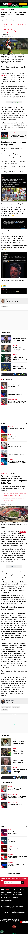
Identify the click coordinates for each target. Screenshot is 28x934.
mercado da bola (6, 707)
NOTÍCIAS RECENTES (15, 4)
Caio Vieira (5, 34)
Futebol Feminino (18, 876)
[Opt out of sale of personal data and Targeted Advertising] (2, 931)
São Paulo (12, 9)
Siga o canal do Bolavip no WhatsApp (13, 6)
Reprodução (16, 707)
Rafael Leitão (6, 503)
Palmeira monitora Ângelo (12, 1)
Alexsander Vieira (7, 905)
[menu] (1, 4)
